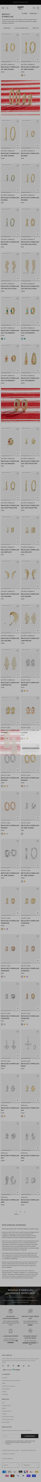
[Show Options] (38, 744)
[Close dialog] (40, 730)
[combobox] (30, 744)
